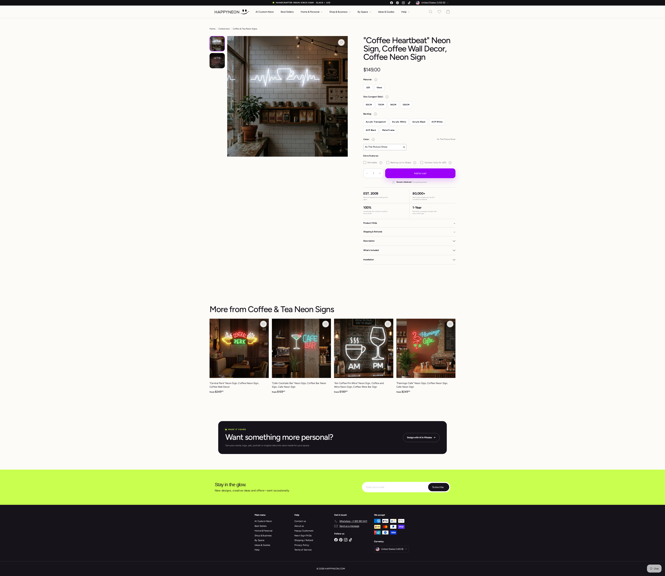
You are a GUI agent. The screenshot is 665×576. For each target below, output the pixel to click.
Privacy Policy (301, 545)
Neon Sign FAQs (303, 535)
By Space (363, 11)
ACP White (437, 122)
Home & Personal (310, 11)
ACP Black (371, 130)
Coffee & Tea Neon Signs (245, 29)
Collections (224, 29)
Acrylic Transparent (376, 122)
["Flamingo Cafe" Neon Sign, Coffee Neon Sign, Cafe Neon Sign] (426, 358)
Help (404, 11)
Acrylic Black (418, 122)
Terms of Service (303, 549)
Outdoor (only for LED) (437, 162)
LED (368, 87)
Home (212, 29)
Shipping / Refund (303, 540)
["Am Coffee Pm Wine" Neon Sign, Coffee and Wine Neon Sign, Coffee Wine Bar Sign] (363, 358)
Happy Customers (303, 530)
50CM (369, 104)
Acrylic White (399, 122)
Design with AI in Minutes (419, 437)
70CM (381, 104)
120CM (406, 104)
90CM (393, 104)
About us (299, 526)
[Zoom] (287, 96)
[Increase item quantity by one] (379, 173)
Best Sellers (287, 11)
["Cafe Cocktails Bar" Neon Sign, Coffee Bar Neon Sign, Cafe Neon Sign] (301, 358)
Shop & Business (338, 11)
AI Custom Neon (265, 11)
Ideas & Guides (386, 11)
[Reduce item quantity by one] (366, 173)
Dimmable (374, 162)
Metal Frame (388, 130)
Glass (379, 87)
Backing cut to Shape (403, 162)
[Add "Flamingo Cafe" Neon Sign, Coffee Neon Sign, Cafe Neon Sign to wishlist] (450, 324)
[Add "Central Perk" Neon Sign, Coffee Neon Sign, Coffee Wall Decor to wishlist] (263, 324)
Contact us (300, 521)
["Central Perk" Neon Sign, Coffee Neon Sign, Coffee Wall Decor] (239, 358)
